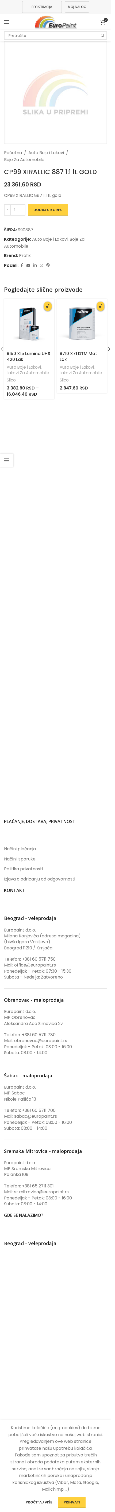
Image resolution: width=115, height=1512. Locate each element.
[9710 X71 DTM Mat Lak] (82, 324)
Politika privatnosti (23, 869)
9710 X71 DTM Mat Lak (78, 356)
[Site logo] (55, 21)
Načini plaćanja (20, 849)
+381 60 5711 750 (39, 959)
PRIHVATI (72, 1502)
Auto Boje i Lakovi (46, 153)
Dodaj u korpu (48, 209)
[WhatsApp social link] (41, 265)
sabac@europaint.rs (35, 1116)
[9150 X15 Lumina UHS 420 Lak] (29, 324)
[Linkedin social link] (35, 265)
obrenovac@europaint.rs (40, 1041)
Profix (25, 255)
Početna (13, 153)
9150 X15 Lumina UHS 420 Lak (28, 356)
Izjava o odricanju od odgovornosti (39, 879)
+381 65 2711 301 (38, 1186)
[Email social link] (28, 265)
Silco (11, 380)
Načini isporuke (20, 859)
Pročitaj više (39, 1502)
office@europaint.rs (35, 965)
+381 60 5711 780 (39, 1035)
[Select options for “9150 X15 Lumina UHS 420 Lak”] (47, 306)
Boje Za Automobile (24, 160)
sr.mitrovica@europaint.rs (41, 1192)
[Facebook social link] (21, 265)
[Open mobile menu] (6, 22)
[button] (100, 306)
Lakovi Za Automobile (28, 373)
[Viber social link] (48, 265)
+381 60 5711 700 (39, 1110)
